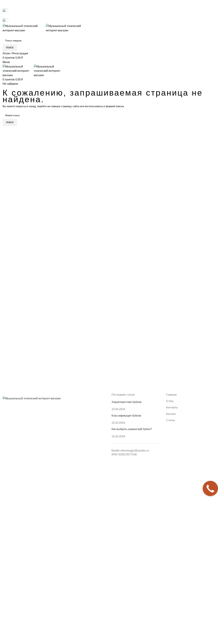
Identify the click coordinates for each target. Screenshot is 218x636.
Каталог (171, 413)
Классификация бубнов (126, 415)
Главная (171, 394)
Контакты (172, 407)
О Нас (170, 401)
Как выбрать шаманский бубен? (132, 429)
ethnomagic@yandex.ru (134, 450)
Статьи (170, 420)
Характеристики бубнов (127, 402)
